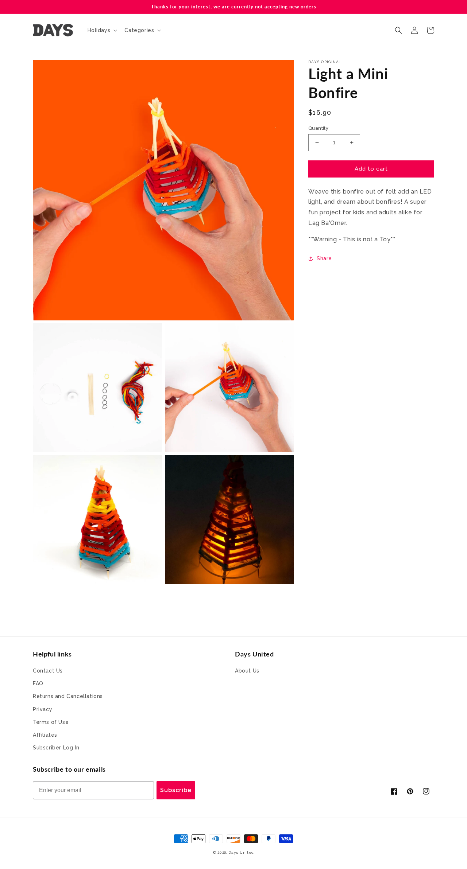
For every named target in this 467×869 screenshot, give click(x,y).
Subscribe (176, 790)
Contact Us (48, 671)
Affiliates (45, 735)
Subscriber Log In (56, 748)
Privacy (42, 709)
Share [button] (324, 258)
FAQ (38, 683)
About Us (247, 671)
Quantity (318, 128)
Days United (241, 852)
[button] (101, 30)
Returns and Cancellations (68, 696)
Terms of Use (51, 722)
